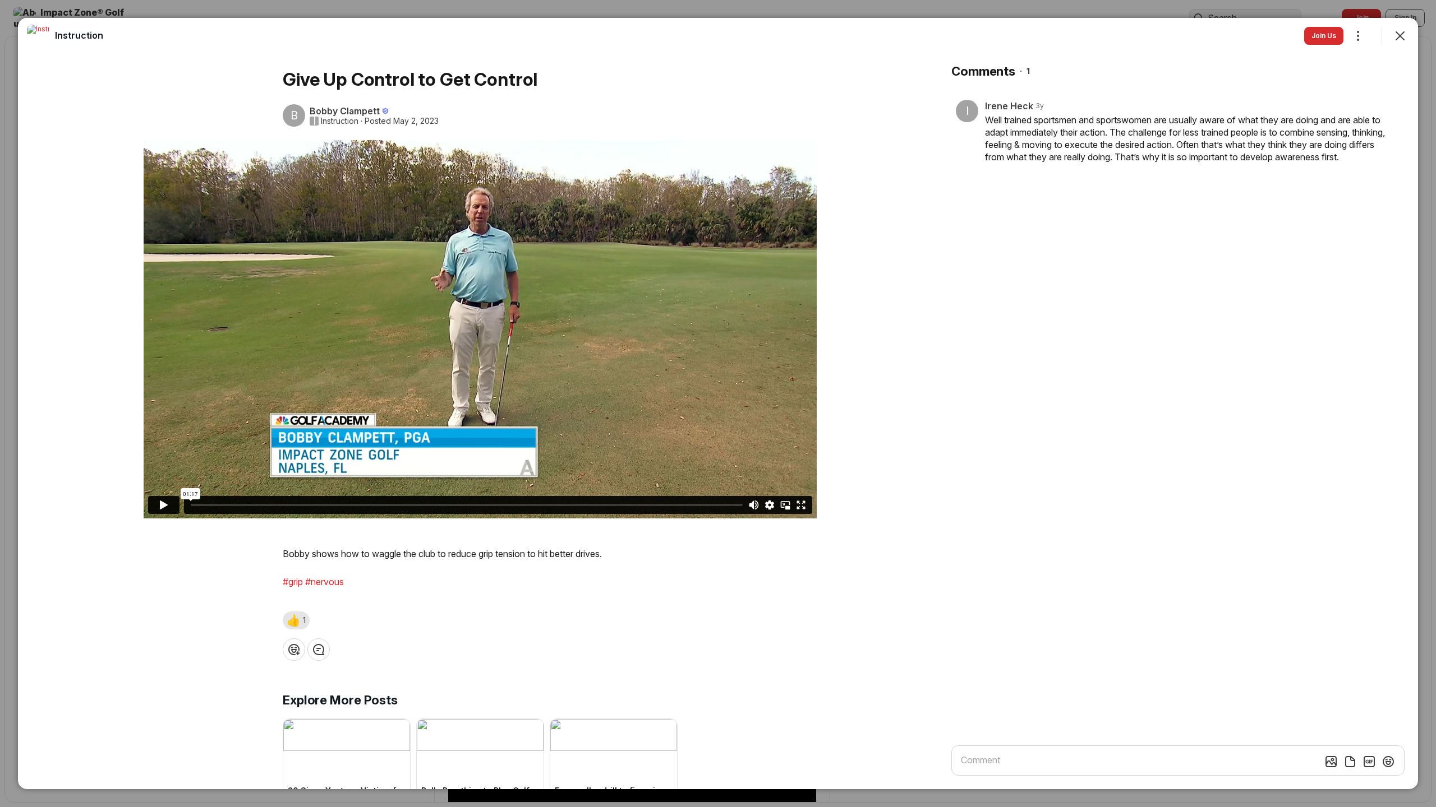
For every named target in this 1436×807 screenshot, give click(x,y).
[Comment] (318, 649)
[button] (296, 620)
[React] (294, 649)
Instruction (339, 121)
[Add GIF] (1369, 762)
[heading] (79, 35)
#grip (293, 581)
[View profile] (38, 36)
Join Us (1323, 35)
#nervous (324, 581)
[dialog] (718, 403)
